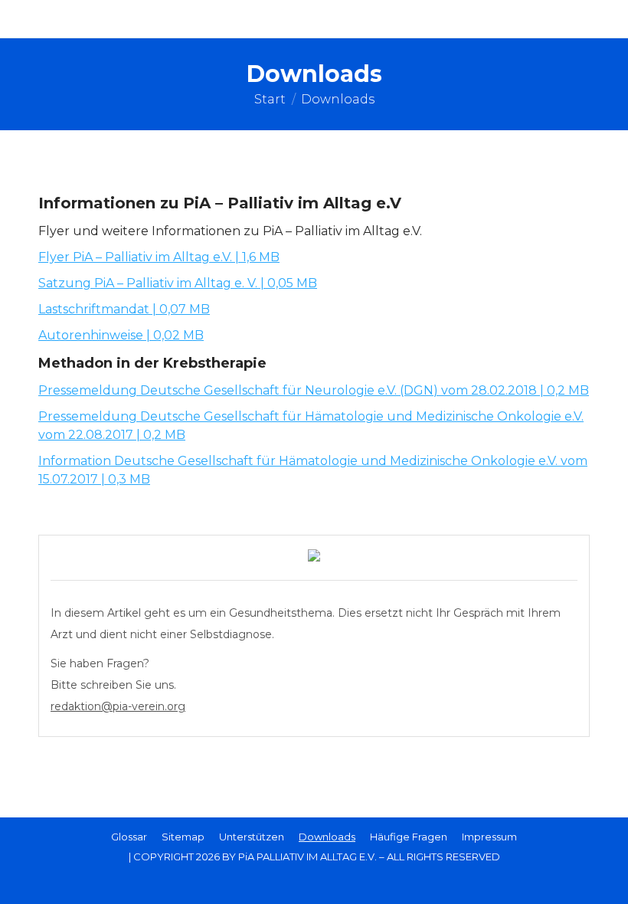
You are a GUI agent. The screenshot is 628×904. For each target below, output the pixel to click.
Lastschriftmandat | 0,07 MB (124, 309)
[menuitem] (129, 837)
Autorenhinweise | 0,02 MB (121, 335)
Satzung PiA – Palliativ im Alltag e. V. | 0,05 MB (177, 283)
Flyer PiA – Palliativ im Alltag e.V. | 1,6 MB (159, 257)
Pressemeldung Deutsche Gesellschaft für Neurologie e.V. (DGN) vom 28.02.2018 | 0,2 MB (313, 390)
